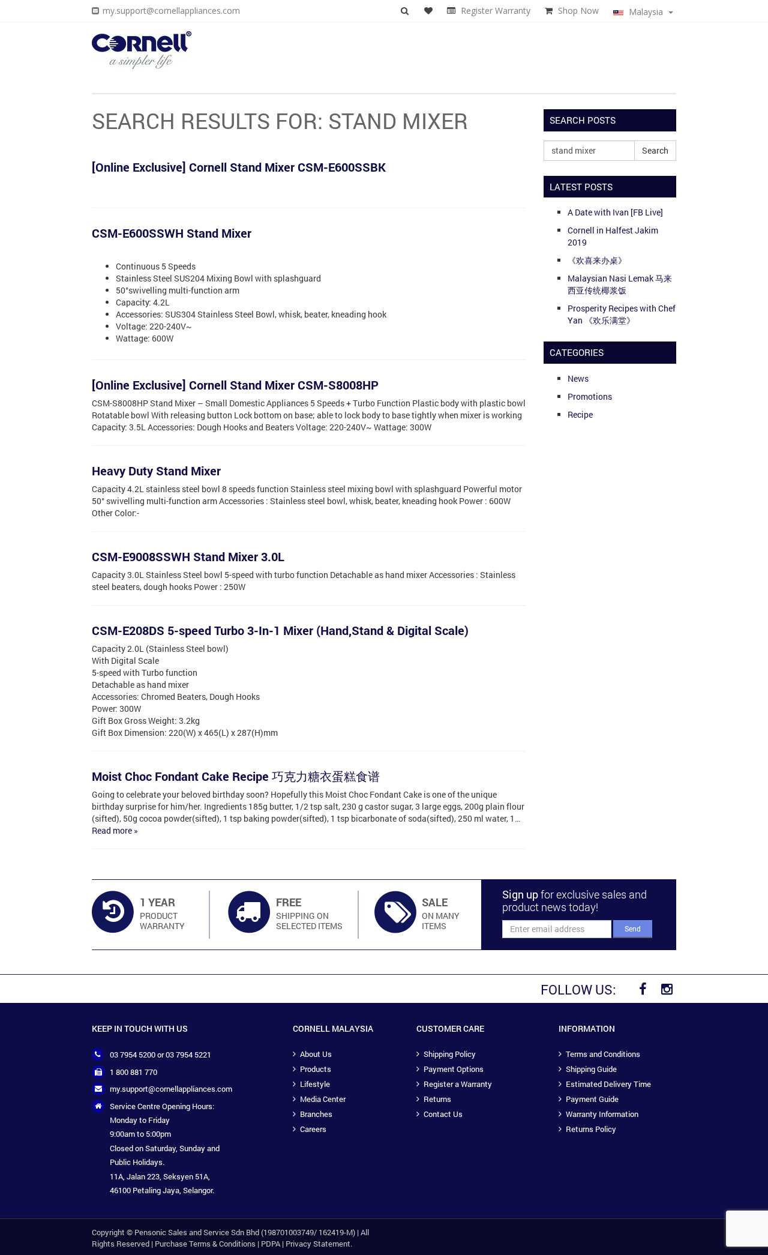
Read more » (115, 830)
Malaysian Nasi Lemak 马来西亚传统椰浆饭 (620, 284)
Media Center (323, 1099)
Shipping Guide (591, 1069)
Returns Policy (591, 1129)
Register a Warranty (458, 1084)
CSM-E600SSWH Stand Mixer (171, 233)
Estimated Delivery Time (608, 1084)
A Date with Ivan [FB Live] (615, 212)
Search (655, 150)
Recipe (580, 414)
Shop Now (578, 10)
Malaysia (645, 11)
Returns (437, 1099)
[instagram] (666, 989)
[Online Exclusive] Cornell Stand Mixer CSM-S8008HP (235, 385)
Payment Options (454, 1069)
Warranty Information (602, 1114)
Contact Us (443, 1114)
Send (633, 928)
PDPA (270, 1243)
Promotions (590, 396)
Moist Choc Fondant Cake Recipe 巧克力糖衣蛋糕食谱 (236, 776)
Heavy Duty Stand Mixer (156, 470)
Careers (313, 1129)
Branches (316, 1114)
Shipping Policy (450, 1054)
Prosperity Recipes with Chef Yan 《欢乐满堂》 (622, 314)
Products (315, 1069)
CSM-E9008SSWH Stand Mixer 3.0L (188, 556)
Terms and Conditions (603, 1054)
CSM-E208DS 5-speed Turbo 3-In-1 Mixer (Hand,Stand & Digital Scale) (280, 630)
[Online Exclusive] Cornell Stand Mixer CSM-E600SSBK (239, 167)
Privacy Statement (318, 1243)
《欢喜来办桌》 (597, 260)
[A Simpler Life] (141, 50)
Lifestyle (315, 1084)
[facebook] (642, 989)
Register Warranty (495, 10)
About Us (316, 1054)
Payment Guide (592, 1099)
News (578, 378)
